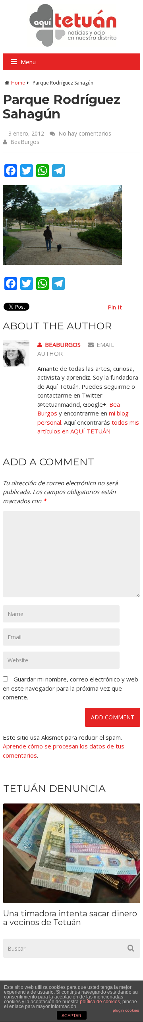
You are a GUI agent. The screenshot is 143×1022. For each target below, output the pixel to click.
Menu (28, 62)
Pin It (115, 307)
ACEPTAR (71, 1015)
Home (18, 82)
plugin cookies (126, 1010)
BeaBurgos (24, 142)
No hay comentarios (84, 133)
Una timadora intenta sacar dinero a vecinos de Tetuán (70, 918)
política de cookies (100, 1001)
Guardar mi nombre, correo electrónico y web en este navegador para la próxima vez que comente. (70, 688)
